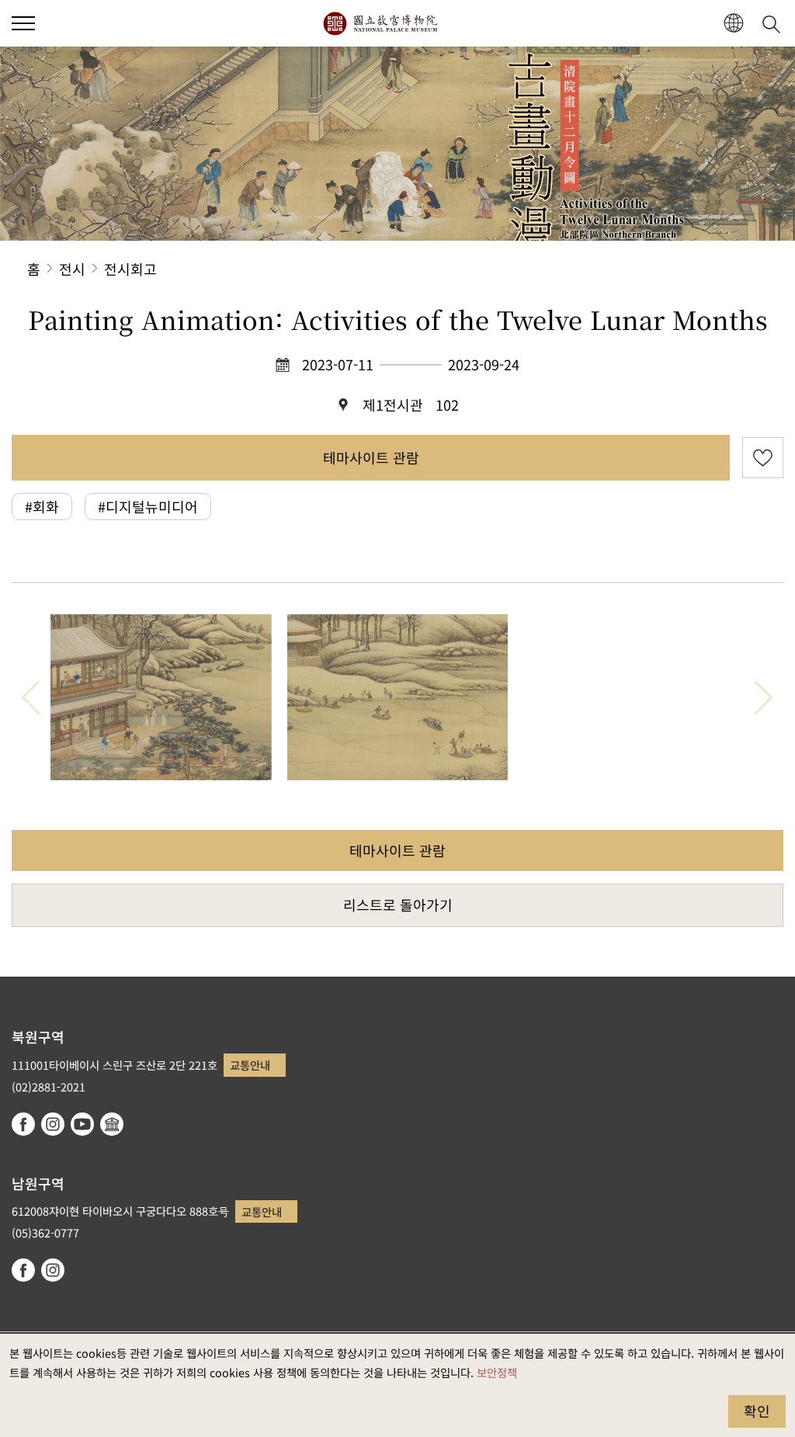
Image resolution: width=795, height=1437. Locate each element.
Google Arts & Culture (111, 1124)
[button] (23, 23)
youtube (82, 1124)
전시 (72, 269)
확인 (757, 1411)
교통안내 (250, 1065)
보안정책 (497, 1372)
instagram (52, 1124)
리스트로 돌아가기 (398, 904)
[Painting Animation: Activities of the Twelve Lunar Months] (161, 696)
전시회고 (130, 269)
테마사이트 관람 (371, 457)
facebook (23, 1124)
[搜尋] (774, 23)
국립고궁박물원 (380, 23)
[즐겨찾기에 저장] (762, 457)
